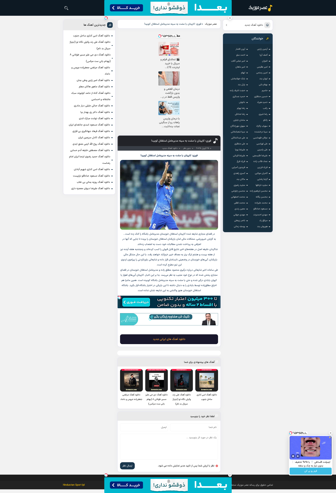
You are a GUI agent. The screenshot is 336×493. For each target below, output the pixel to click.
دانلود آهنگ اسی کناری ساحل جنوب (91, 36)
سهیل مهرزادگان (237, 126)
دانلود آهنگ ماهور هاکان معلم (94, 87)
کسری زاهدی (239, 173)
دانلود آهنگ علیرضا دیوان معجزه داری (90, 188)
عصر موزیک (211, 24)
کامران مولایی (261, 173)
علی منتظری (239, 144)
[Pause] (293, 456)
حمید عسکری (239, 96)
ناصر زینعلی (239, 220)
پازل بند (241, 84)
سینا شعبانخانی (238, 132)
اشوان (265, 61)
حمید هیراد (262, 102)
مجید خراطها (262, 185)
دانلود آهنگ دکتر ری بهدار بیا (95, 112)
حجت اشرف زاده (237, 90)
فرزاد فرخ (241, 161)
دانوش (242, 102)
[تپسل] (119, 297)
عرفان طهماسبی (260, 138)
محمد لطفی (239, 203)
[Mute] (298, 456)
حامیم (265, 90)
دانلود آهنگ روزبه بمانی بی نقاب (93, 182)
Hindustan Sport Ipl (74, 485)
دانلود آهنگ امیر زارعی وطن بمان (93, 80)
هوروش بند (262, 226)
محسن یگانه (262, 197)
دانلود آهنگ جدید (254, 25)
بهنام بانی (263, 84)
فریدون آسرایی (238, 167)
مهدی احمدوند (260, 215)
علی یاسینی (262, 150)
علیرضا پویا (240, 150)
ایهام (243, 73)
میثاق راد (263, 220)
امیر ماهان (240, 67)
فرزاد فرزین (262, 167)
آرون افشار (240, 49)
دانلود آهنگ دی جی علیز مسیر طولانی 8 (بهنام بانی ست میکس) (90, 58)
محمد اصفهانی (238, 197)
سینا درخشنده (261, 132)
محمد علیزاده (261, 203)
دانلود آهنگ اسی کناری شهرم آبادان (92, 169)
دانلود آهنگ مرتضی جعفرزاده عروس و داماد (90, 71)
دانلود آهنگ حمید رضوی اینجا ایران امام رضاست (89, 160)
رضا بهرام (241, 108)
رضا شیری (263, 114)
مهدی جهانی (239, 215)
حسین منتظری (261, 96)
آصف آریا (264, 55)
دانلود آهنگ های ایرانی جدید (169, 339)
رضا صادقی (240, 114)
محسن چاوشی (238, 191)
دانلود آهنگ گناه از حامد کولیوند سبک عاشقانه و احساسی (90, 96)
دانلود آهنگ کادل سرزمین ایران (94, 137)
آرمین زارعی (262, 49)
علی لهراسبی (262, 144)
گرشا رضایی (262, 179)
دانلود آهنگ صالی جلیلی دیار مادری (92, 106)
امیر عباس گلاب (238, 61)
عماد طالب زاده (260, 161)
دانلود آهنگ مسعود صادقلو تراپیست (91, 176)
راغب (265, 108)
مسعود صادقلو (260, 209)
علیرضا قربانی (239, 155)
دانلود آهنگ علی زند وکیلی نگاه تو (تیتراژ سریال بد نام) (90, 45)
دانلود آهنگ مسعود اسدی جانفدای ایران (89, 125)
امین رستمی (262, 73)
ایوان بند (263, 78)
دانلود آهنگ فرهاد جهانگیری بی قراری (91, 131)
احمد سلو (240, 55)
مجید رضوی (239, 185)
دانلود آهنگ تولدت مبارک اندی (94, 118)
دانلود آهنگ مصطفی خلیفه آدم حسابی (90, 150)
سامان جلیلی (239, 120)
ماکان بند (240, 179)
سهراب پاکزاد (262, 126)
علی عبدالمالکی (238, 138)
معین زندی (239, 209)
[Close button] (230, 18)
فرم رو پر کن (310, 471)
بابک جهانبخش (238, 78)
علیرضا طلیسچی (260, 155)
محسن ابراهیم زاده (259, 191)
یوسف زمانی (239, 226)
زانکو (265, 120)
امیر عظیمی (262, 67)
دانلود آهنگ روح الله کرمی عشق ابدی (91, 144)
